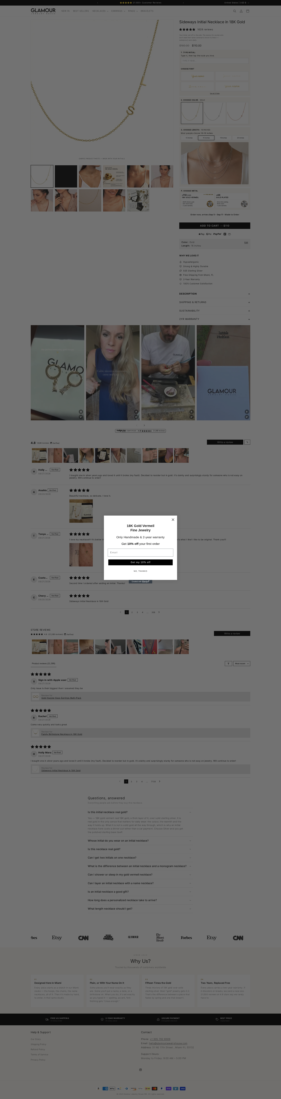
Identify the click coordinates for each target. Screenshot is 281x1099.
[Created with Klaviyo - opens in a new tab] (140, 581)
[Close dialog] (173, 519)
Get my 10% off (140, 562)
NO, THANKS (140, 571)
